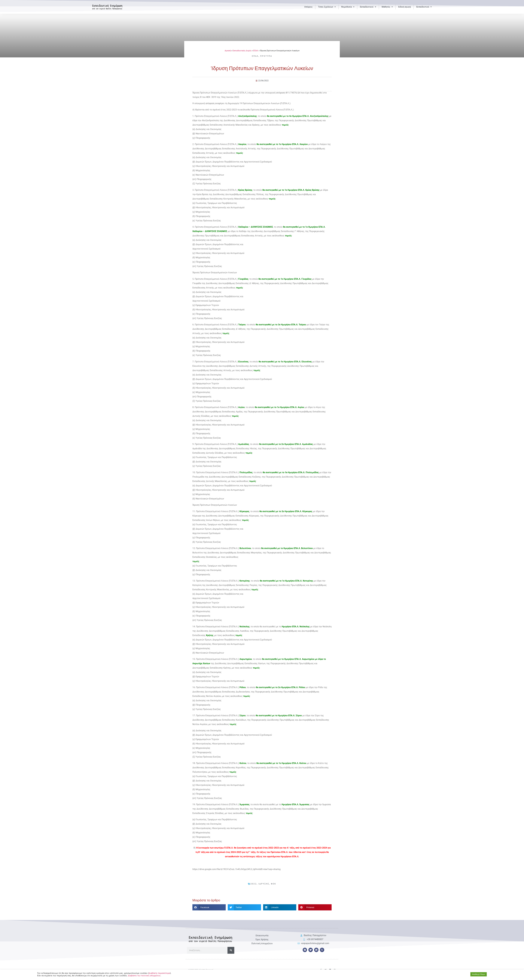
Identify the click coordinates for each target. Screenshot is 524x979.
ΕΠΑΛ (255, 50)
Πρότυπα (266, 56)
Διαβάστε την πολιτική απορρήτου (144, 975)
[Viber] (322, 950)
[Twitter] (310, 950)
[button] (209, 907)
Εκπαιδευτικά (422, 7)
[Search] (230, 950)
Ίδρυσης (263, 884)
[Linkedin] (316, 950)
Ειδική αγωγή (404, 7)
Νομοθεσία (346, 7)
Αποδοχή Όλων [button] (478, 974)
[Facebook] (305, 950)
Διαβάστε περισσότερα (159, 973)
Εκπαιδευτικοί (366, 7)
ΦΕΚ (273, 884)
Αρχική (228, 50)
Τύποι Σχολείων (325, 7)
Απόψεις (308, 7)
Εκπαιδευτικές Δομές (242, 50)
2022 (254, 884)
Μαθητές (386, 7)
